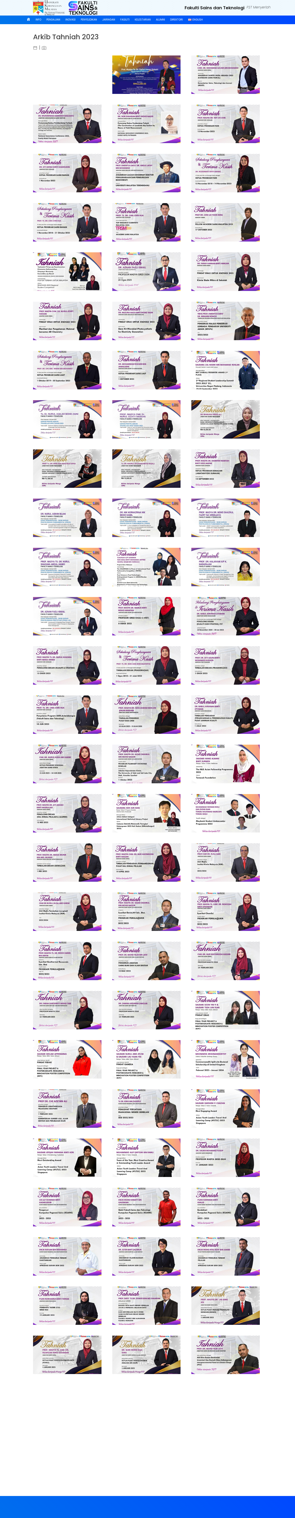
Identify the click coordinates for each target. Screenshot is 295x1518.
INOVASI (70, 19)
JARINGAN (108, 19)
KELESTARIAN (143, 19)
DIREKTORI (176, 19)
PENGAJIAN (53, 19)
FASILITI (125, 19)
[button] (34, 55)
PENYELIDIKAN (89, 19)
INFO (38, 19)
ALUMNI (160, 19)
